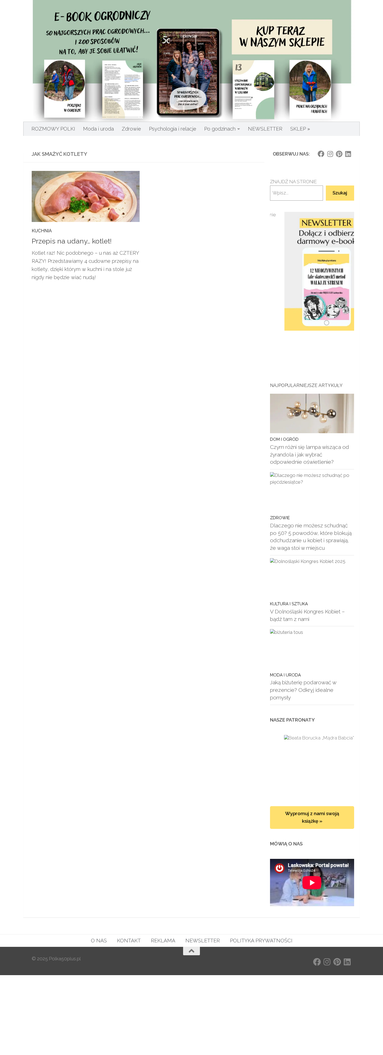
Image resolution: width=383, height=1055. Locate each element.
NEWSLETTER (265, 129)
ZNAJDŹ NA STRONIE (293, 181)
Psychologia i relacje (172, 129)
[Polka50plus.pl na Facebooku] (321, 153)
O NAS (99, 940)
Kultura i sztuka (289, 603)
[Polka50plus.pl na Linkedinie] (348, 153)
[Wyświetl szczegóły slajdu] (312, 271)
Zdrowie (131, 129)
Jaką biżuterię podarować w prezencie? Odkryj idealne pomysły (303, 689)
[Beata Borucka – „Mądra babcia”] (312, 765)
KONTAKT (129, 940)
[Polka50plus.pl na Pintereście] (339, 153)
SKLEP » (300, 129)
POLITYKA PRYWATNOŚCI (261, 940)
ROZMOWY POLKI (53, 129)
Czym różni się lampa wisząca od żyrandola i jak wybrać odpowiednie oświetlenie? (309, 454)
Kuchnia (42, 230)
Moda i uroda (98, 129)
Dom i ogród (284, 439)
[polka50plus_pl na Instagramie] (330, 153)
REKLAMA (163, 940)
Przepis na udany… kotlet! (72, 241)
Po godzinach (220, 129)
